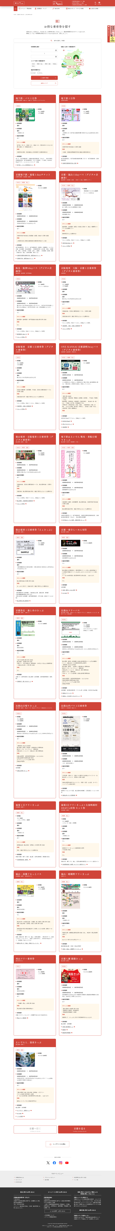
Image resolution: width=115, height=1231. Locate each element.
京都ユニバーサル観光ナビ (81, 1197)
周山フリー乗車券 (21, 1018)
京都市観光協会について (77, 1)
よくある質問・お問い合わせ (57, 1211)
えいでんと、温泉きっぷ (23, 1110)
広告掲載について (49, 1215)
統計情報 (47, 1179)
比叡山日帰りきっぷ (22, 770)
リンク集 (76, 1179)
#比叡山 (54, 63)
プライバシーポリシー (50, 1177)
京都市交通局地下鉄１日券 (69, 163)
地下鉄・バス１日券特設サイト (25, 165)
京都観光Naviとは (20, 1177)
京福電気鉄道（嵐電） (23, 859)
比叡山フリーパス (67, 693)
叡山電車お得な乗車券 (23, 600)
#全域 (33, 63)
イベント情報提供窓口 (51, 1217)
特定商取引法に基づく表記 (80, 1177)
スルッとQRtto (66, 246)
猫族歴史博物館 (66, 1032)
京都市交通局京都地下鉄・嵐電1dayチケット (29, 255)
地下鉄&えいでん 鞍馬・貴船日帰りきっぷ (73, 520)
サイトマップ (19, 1179)
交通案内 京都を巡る (20, 14)
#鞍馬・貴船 (48, 63)
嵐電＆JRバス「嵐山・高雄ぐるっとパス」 (28, 943)
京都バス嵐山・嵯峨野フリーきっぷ (71, 949)
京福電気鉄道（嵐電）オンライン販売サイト (74, 864)
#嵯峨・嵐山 (40, 63)
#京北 (33, 66)
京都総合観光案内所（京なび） (22, 1197)
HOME (15, 14)
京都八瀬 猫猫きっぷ (67, 1026)
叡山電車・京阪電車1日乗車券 (25, 500)
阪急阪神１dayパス (22, 334)
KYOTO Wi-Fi (19, 1182)
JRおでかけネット (67, 424)
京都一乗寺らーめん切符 (68, 590)
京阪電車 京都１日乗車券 (24, 406)
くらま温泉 (20, 1116)
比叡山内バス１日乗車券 (68, 795)
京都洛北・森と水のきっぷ (24, 681)
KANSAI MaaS (66, 421)
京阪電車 (64, 427)
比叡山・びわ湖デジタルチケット (71, 696)
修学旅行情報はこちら (77, 3)
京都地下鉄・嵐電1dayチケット (25, 258)
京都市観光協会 (48, 1197)
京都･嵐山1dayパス (67, 243)
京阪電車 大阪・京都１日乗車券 (71, 325)
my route (64, 593)
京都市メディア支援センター (81, 1215)
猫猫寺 (64, 1029)
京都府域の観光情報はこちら (79, 4)
